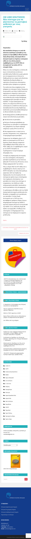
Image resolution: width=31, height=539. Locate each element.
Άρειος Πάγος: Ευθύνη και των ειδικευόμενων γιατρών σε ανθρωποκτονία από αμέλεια (14, 316)
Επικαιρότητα (6, 32)
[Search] (26, 479)
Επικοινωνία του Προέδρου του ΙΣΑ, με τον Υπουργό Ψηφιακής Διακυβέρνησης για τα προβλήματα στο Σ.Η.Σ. (14, 344)
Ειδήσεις (22, 31)
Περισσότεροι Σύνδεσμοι (7, 514)
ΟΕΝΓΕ (7, 407)
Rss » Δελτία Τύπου (11, 327)
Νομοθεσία (8, 404)
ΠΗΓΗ (4, 220)
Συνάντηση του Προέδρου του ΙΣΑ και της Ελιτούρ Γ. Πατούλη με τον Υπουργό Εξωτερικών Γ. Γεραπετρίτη (15, 339)
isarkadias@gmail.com (8, 434)
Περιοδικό (7, 410)
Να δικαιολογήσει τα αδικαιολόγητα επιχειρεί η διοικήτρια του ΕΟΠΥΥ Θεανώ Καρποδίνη (15, 349)
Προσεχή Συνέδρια (10, 416)
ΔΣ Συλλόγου (8, 380)
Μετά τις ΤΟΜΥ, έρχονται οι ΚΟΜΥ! (12, 313)
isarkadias (15, 31)
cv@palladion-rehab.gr (9, 285)
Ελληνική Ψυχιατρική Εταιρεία (8, 509)
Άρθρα (7, 374)
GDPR (6, 369)
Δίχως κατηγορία (9, 377)
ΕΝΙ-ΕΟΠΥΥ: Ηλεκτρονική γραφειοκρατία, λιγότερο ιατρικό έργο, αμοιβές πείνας (13, 353)
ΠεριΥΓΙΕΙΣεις (8, 413)
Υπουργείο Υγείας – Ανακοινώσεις (16, 292)
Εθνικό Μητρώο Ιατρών (15, 240)
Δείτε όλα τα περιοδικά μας (10, 468)
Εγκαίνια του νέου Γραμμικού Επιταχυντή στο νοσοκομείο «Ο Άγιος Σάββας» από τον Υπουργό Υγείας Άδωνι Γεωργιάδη (14, 333)
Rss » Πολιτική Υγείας (12, 300)
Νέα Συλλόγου (9, 401)
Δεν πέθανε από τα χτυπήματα (10, 320)
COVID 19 (7, 366)
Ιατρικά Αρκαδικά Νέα (10, 395)
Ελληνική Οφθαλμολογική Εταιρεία (9, 512)
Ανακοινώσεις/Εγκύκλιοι (11, 371)
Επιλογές (7, 392)
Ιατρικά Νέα (8, 398)
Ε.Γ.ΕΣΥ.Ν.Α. (8, 383)
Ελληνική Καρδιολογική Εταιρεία (9, 507)
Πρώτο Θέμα (13, 32)
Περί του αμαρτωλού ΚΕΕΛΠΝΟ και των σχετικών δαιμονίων (13, 309)
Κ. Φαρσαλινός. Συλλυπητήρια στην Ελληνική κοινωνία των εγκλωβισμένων (14, 305)
